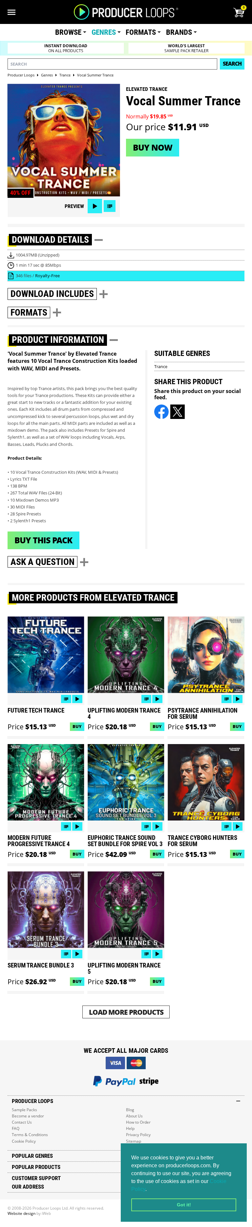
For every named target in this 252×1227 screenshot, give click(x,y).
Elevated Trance (146, 89)
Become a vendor (28, 1116)
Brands (179, 32)
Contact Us (22, 1122)
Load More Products (126, 1012)
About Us (134, 1116)
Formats (141, 32)
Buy (77, 726)
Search (232, 63)
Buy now (152, 147)
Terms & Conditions (30, 1134)
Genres (104, 32)
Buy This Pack (43, 540)
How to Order (138, 1122)
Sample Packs (24, 1110)
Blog (130, 1110)
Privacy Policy (138, 1134)
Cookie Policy (24, 1141)
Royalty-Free (47, 276)
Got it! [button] (184, 1204)
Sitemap (133, 1141)
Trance (160, 366)
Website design (21, 1213)
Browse (68, 32)
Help (130, 1128)
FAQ (15, 1128)
